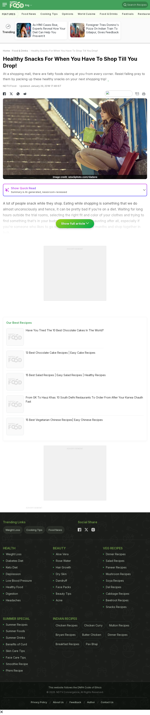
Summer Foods (15, 631)
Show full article (73, 223)
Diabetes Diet (14, 560)
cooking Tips (49, 13)
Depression (13, 574)
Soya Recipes (115, 580)
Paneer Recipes (116, 567)
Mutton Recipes (119, 625)
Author (91, 702)
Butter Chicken (91, 634)
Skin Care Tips (15, 651)
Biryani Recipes (66, 634)
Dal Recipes (113, 587)
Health (9, 548)
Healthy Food (14, 587)
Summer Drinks (15, 637)
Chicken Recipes (67, 625)
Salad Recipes (115, 560)
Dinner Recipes (116, 554)
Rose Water (63, 560)
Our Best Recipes (19, 323)
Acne (59, 600)
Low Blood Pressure (19, 580)
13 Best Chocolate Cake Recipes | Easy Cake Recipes (60, 352)
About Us (58, 702)
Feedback (75, 702)
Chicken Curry (93, 625)
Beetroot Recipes (117, 600)
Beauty (59, 548)
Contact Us (107, 702)
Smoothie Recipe (17, 664)
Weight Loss (12, 529)
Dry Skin (61, 574)
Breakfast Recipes (67, 644)
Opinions (67, 13)
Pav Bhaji (92, 644)
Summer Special (16, 619)
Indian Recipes (65, 619)
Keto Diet (12, 567)
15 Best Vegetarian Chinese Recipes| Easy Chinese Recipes (64, 419)
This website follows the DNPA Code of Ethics (75, 687)
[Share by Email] (136, 94)
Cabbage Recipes (117, 593)
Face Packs (63, 587)
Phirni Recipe (14, 670)
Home (6, 50)
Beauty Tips (63, 593)
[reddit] (24, 94)
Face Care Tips (16, 657)
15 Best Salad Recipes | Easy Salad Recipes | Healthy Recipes (66, 375)
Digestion (12, 593)
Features (8, 14)
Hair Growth (63, 567)
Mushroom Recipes (118, 574)
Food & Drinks (109, 13)
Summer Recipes (17, 624)
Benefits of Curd (16, 644)
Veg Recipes (113, 548)
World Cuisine (87, 13)
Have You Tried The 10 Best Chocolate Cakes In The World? (65, 330)
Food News (29, 13)
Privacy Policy (39, 702)
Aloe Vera (62, 554)
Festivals (128, 13)
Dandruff (61, 580)
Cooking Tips (34, 529)
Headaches (13, 600)
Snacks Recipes (116, 607)
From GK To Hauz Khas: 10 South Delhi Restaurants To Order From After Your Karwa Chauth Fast (84, 399)
